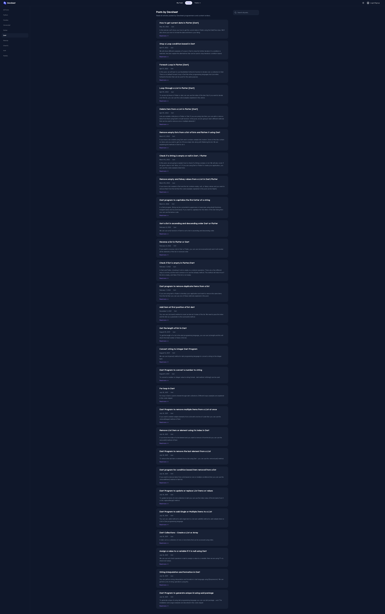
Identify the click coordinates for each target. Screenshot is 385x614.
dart (172, 27)
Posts (188, 3)
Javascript (6, 25)
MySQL (5, 56)
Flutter (5, 30)
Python (5, 15)
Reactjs (5, 40)
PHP (4, 50)
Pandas (5, 20)
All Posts (6, 10)
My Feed (180, 3)
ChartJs (5, 45)
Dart (4, 35)
